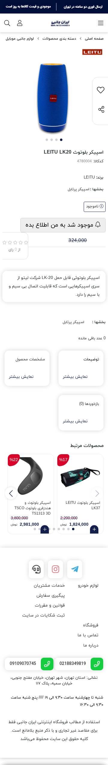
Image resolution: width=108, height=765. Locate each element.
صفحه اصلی (94, 38)
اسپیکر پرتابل (78, 189)
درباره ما (90, 645)
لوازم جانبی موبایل (20, 38)
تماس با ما (87, 635)
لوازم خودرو (88, 586)
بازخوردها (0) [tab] (89, 404)
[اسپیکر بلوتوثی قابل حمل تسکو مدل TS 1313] (31, 477)
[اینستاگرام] (55, 569)
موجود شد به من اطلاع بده (60, 225)
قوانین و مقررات (50, 605)
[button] (11, 493)
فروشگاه (90, 625)
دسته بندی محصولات (59, 38)
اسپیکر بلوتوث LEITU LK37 (83, 505)
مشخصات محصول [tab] (30, 359)
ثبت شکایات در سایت (43, 615)
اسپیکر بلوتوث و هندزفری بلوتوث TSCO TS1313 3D (32, 507)
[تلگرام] (74, 569)
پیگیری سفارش (50, 595)
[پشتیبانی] (36, 569)
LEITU (89, 177)
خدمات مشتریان (49, 586)
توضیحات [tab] (91, 359)
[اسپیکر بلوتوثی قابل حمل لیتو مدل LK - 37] (80, 477)
